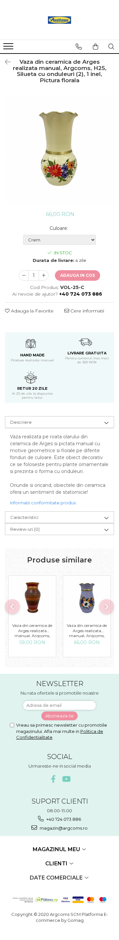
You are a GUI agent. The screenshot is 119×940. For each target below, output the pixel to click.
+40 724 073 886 (63, 819)
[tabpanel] (59, 149)
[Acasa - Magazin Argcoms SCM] (59, 19)
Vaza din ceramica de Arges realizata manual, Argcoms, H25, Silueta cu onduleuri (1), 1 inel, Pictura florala (87, 630)
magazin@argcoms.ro (63, 828)
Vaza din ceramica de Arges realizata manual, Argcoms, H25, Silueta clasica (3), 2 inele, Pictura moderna (32, 630)
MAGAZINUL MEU (57, 849)
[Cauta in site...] (111, 46)
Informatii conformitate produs (43, 502)
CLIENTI (57, 863)
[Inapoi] (5, 62)
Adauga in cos (77, 275)
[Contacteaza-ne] (78, 46)
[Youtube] (66, 779)
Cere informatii (86, 311)
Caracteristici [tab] (24, 517)
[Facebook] (53, 779)
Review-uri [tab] (25, 529)
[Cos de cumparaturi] (95, 46)
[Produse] (9, 48)
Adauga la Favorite (32, 311)
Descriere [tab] (21, 422)
